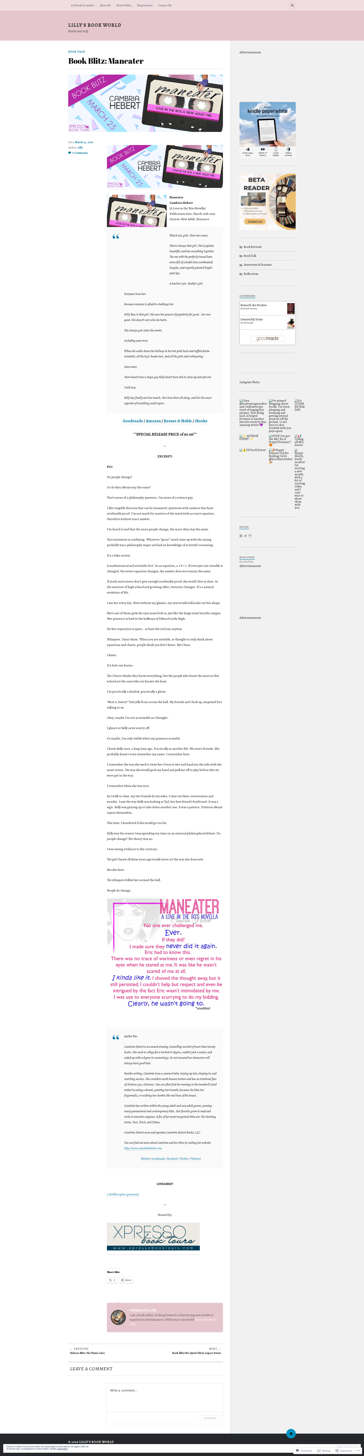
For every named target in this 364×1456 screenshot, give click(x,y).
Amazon (153, 421)
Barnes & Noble (178, 421)
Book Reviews (253, 247)
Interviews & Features (258, 265)
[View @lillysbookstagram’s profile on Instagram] (250, 536)
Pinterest (195, 1158)
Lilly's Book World (94, 25)
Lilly (80, 147)
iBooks (201, 421)
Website (145, 1158)
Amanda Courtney (250, 308)
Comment (210, 1418)
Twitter (184, 1158)
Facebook (172, 1158)
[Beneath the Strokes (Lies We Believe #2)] (291, 313)
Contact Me (165, 5)
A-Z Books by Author (82, 5)
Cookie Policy (62, 1448)
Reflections (251, 274)
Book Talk (76, 52)
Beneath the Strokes (254, 305)
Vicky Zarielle (248, 323)
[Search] (292, 5)
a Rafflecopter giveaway (123, 1194)
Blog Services (145, 5)
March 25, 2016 (84, 142)
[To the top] (291, 1433)
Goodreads (133, 421)
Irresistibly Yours (252, 319)
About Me (105, 5)
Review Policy (124, 5)
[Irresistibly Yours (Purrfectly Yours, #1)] (291, 328)
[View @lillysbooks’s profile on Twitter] (245, 536)
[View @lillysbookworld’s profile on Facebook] (240, 536)
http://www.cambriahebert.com (143, 1148)
